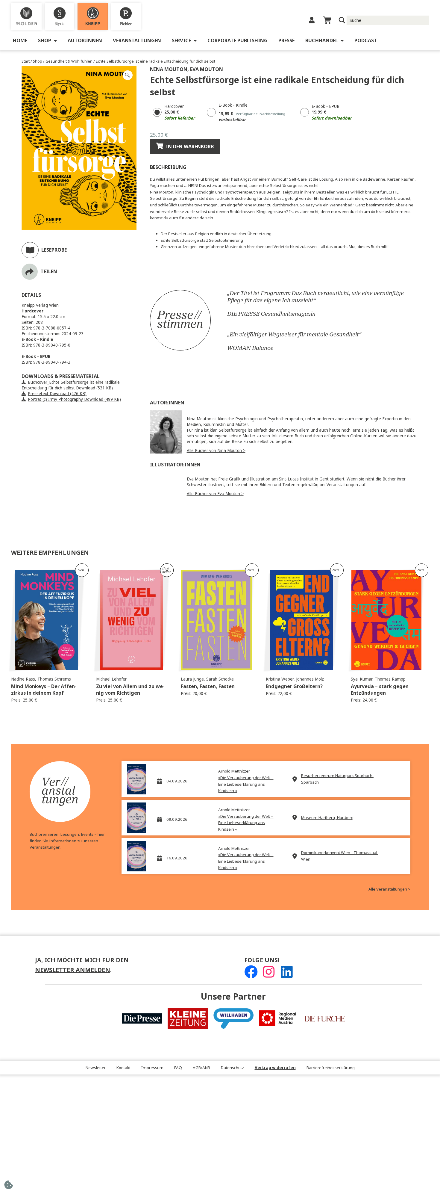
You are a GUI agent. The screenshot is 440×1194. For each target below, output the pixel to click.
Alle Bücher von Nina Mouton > (216, 451)
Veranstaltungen (137, 40)
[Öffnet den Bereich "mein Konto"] (312, 20)
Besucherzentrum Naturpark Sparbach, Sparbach (337, 779)
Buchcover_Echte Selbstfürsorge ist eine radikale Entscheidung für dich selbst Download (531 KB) (71, 385)
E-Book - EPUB (325, 106)
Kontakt (123, 1068)
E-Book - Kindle (233, 105)
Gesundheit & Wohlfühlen (68, 61)
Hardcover (174, 106)
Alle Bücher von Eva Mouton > (215, 494)
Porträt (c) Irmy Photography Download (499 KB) (74, 399)
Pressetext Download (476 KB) (57, 394)
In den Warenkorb (190, 146)
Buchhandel (321, 40)
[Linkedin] (286, 972)
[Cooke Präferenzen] (8, 1187)
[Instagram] (268, 972)
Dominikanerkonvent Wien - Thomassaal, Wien (339, 856)
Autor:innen (85, 40)
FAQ (178, 1068)
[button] (127, 75)
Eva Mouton (206, 69)
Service (181, 40)
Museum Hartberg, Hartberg (327, 817)
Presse (286, 40)
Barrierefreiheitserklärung (331, 1068)
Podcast (365, 40)
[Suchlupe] (342, 20)
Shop (44, 40)
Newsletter (96, 1068)
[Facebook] (251, 972)
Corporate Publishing (237, 40)
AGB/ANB (201, 1068)
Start (26, 61)
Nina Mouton (168, 69)
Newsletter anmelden (72, 970)
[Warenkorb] (327, 20)
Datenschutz (232, 1068)
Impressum (152, 1068)
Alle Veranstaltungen (387, 889)
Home (20, 40)
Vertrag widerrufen (275, 1068)
